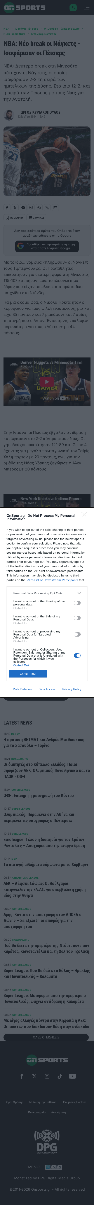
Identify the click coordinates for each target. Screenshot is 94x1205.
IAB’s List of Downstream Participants (52, 580)
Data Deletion (22, 689)
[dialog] (47, 602)
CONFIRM (28, 674)
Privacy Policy (71, 689)
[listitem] (47, 593)
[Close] (85, 516)
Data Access (47, 689)
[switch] (77, 603)
